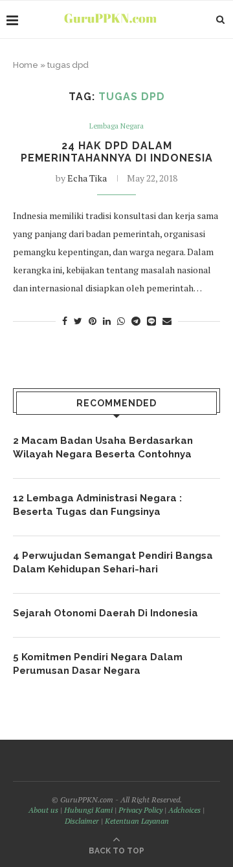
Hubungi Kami (88, 810)
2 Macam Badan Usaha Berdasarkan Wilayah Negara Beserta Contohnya (103, 447)
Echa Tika (87, 178)
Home (25, 65)
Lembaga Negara (116, 126)
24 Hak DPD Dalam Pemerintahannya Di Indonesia (117, 152)
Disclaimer (82, 821)
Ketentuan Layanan (137, 821)
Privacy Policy (140, 810)
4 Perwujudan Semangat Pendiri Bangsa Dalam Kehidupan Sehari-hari (113, 562)
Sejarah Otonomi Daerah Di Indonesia (105, 613)
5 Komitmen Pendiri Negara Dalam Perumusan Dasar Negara (98, 663)
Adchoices (184, 810)
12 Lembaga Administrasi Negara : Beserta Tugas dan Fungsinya (97, 504)
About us (43, 810)
